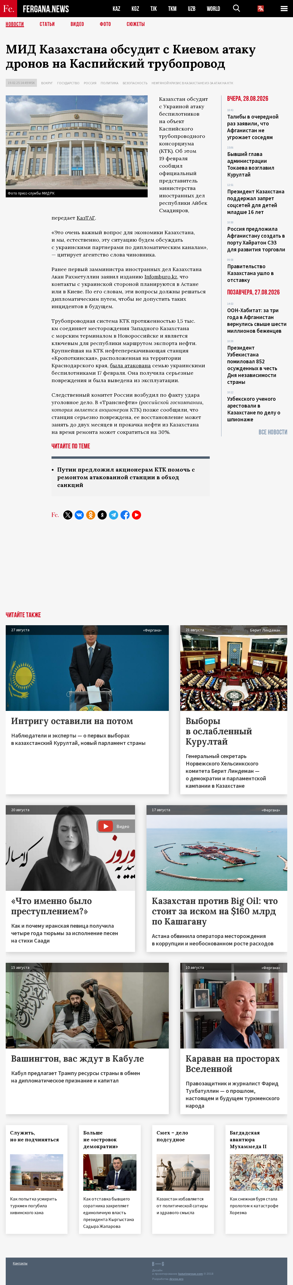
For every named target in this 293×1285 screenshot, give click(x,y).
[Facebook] (125, 515)
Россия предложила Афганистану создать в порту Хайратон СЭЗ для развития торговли (256, 239)
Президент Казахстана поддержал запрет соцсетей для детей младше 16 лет (255, 201)
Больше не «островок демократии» (100, 1140)
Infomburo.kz (160, 276)
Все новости (273, 432)
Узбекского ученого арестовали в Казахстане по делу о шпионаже (253, 409)
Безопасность (135, 83)
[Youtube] (136, 515)
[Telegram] (113, 515)
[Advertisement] (146, 569)
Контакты (20, 1263)
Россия (90, 83)
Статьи (47, 24)
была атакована (130, 365)
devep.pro (176, 1278)
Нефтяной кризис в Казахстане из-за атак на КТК (192, 83)
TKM (172, 8)
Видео (77, 24)
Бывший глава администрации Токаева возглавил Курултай (250, 164)
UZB (191, 8)
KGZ (135, 8)
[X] (67, 515)
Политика (109, 83)
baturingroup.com (190, 1273)
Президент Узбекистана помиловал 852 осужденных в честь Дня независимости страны (252, 364)
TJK (154, 8)
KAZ (116, 8)
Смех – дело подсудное (172, 1136)
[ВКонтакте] (79, 515)
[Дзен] (102, 515)
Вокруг (47, 83)
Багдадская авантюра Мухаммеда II (248, 1140)
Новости (15, 24)
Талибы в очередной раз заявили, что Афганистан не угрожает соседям (253, 127)
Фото (105, 24)
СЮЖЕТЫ (136, 24)
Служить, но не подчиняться (34, 1136)
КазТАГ (86, 217)
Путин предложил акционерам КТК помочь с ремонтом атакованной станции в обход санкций (126, 477)
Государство (68, 83)
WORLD (213, 8)
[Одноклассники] (90, 515)
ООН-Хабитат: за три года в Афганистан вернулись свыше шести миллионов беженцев (257, 320)
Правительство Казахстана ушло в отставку (250, 273)
